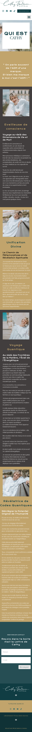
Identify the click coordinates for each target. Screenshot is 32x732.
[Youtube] (11, 11)
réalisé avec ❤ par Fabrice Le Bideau (16, 728)
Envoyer (24, 667)
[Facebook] (7, 11)
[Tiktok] (14, 11)
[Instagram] (3, 11)
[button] (29, 17)
